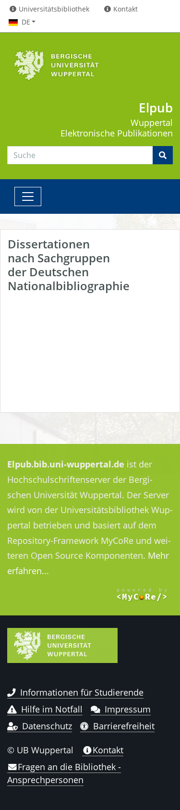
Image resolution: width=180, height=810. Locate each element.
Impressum (128, 709)
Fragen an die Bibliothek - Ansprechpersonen (64, 773)
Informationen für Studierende (82, 692)
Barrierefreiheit (124, 726)
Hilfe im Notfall (52, 709)
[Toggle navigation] (27, 196)
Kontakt (108, 750)
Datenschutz (47, 726)
